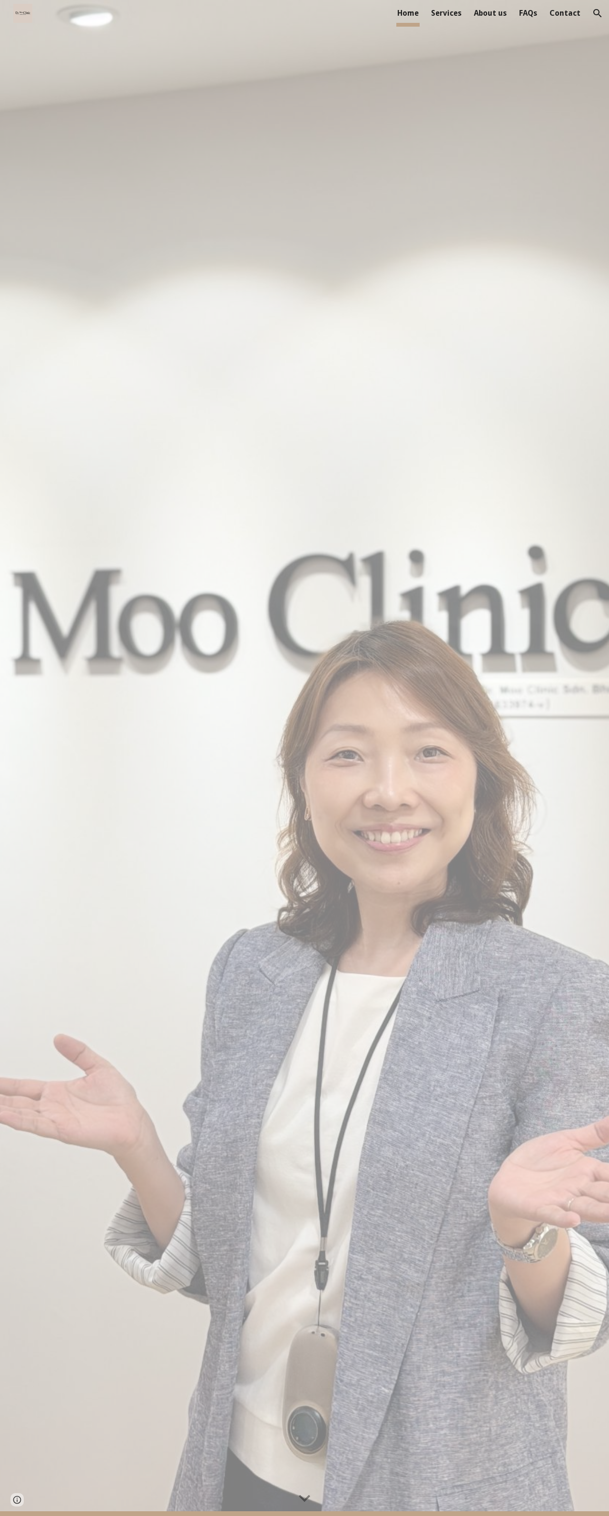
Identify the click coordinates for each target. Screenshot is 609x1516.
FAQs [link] (528, 13)
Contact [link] (565, 13)
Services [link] (446, 13)
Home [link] (408, 13)
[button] (597, 13)
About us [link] (490, 13)
